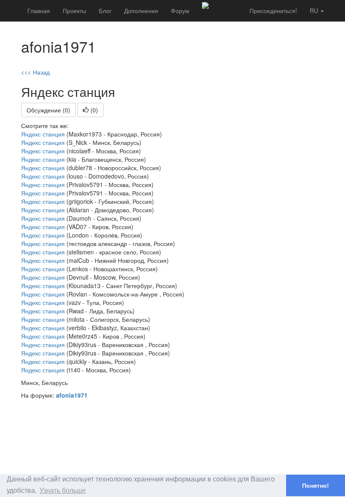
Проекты (74, 10)
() (93, 110)
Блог (105, 10)
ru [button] (315, 10)
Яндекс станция (43, 134)
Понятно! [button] (315, 485)
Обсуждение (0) (48, 110)
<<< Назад (35, 72)
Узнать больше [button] (63, 490)
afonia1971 (72, 395)
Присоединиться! (273, 10)
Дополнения (141, 10)
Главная (38, 10)
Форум (180, 10)
